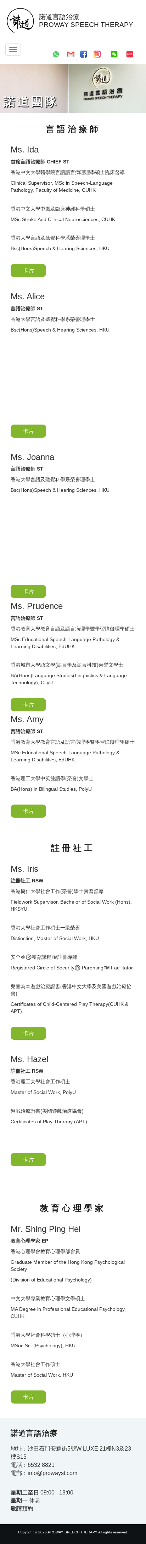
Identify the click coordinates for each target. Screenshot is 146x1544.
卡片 (28, 270)
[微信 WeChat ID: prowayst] (114, 54)
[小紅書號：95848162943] (129, 54)
